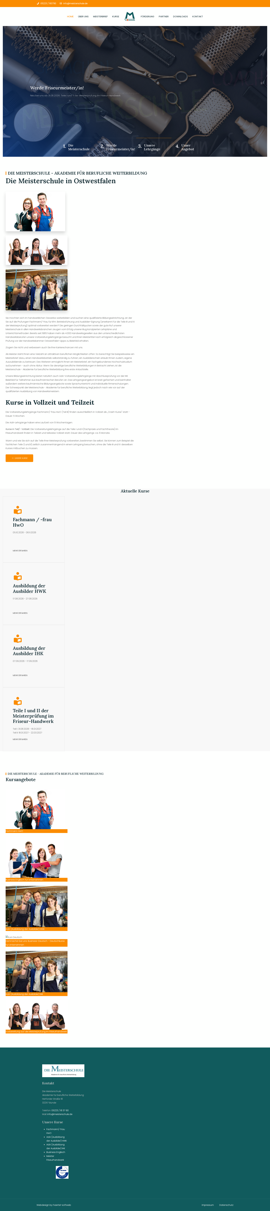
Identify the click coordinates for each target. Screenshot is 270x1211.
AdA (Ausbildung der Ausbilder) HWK (56, 1138)
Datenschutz (226, 1205)
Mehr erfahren (20, 550)
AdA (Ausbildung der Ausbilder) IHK (55, 1146)
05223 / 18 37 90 (60, 1110)
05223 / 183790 (48, 3)
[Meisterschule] (130, 16)
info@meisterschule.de (75, 3)
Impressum (208, 1205)
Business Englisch (55, 1152)
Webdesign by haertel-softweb (54, 1205)
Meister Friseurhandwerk (55, 1158)
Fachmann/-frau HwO (55, 1131)
